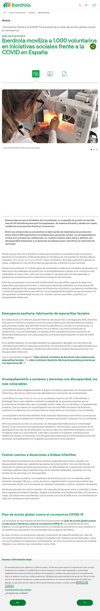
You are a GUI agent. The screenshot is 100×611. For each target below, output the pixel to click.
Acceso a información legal (17, 560)
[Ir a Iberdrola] (13, 5)
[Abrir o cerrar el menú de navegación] (94, 5)
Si (85, 603)
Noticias (32, 13)
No (17, 603)
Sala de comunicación (17, 13)
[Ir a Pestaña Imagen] (35, 73)
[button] (91, 149)
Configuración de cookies (18, 590)
